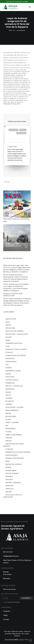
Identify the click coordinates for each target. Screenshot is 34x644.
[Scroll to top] (30, 640)
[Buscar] (24, 7)
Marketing (6, 578)
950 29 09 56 (7, 552)
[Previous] (8, 509)
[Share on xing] (20, 106)
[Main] (17, 509)
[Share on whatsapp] (15, 106)
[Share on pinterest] (11, 106)
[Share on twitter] (6, 106)
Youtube (6, 619)
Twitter (5, 615)
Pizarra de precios (9, 589)
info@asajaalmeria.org (10, 556)
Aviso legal (7, 631)
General (22, 129)
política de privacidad (14, 602)
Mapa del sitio (16, 633)
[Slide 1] (15, 169)
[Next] (25, 509)
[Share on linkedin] (13, 106)
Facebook (6, 611)
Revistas (6, 572)
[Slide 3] (19, 169)
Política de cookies (17, 631)
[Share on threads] (8, 106)
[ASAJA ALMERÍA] (10, 7)
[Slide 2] (17, 169)
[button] (30, 7)
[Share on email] (22, 106)
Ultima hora (22, 30)
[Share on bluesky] (18, 106)
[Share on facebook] (4, 106)
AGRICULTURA (21, 133)
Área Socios (7, 574)
